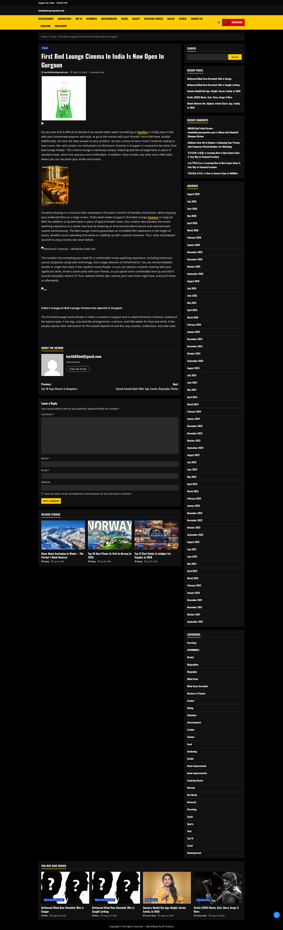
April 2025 (192, 310)
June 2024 (192, 382)
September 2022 (195, 534)
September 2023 (195, 448)
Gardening (192, 751)
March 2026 (193, 230)
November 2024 (194, 346)
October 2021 (193, 614)
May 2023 (191, 477)
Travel (124, 18)
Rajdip (46, 561)
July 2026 (191, 201)
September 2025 (195, 274)
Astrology (191, 642)
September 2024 (195, 361)
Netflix (143, 132)
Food (189, 744)
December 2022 (194, 513)
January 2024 (193, 419)
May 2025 (191, 303)
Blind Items (192, 679)
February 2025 (194, 324)
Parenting (191, 809)
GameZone (46, 26)
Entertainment (46, 18)
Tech (189, 831)
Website (45, 482)
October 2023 (193, 440)
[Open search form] (219, 22)
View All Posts (78, 369)
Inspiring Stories (153, 18)
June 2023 (192, 469)
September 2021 (195, 621)
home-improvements (197, 773)
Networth (92, 18)
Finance (190, 737)
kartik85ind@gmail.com (56, 72)
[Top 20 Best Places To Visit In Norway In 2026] (110, 535)
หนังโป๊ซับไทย (195, 163)
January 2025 (193, 332)
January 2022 (193, 593)
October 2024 (193, 353)
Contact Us (197, 18)
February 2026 (194, 237)
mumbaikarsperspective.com (51, 10)
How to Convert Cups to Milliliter (222, 173)
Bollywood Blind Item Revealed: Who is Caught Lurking (213, 85)
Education (191, 715)
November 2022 (194, 520)
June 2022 (192, 556)
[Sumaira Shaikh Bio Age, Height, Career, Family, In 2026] (167, 888)
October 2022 (193, 527)
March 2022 (192, 578)
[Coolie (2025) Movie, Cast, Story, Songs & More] (218, 888)
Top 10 (79, 18)
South (190, 816)
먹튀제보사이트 (195, 173)
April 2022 (192, 571)
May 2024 (191, 389)
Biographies (64, 18)
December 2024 (194, 339)
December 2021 (194, 600)
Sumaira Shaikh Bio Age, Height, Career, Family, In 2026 (214, 91)
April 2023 (192, 484)
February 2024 (194, 411)
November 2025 (194, 259)
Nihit (45, 915)
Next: (147, 386)
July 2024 (191, 375)
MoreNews (152, 926)
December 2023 (194, 426)
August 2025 (193, 281)
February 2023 (194, 498)
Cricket (190, 701)
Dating (190, 708)
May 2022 (191, 563)
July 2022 (191, 549)
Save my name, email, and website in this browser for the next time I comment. (88, 493)
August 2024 (193, 368)
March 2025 (192, 317)
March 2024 (192, 404)
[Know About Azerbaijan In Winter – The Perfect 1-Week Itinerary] (63, 535)
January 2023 (193, 505)
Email (45, 470)
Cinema (153, 217)
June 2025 (192, 295)
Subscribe (237, 22)
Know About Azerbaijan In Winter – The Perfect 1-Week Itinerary (62, 555)
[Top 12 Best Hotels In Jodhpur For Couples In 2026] (156, 535)
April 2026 (192, 223)
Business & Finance (196, 693)
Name (45, 458)
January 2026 (193, 245)
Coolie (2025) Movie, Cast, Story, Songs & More (209, 97)
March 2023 (192, 491)
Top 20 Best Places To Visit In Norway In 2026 (109, 555)
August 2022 (193, 542)
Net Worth (192, 795)
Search (191, 48)
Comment (47, 414)
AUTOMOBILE (193, 650)
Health (171, 18)
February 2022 (194, 585)
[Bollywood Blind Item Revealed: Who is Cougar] (65, 888)
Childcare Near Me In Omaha (201, 142)
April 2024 (192, 397)
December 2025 (194, 252)
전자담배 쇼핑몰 (196, 153)
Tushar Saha (150, 915)
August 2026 (193, 194)
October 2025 (193, 266)
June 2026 (192, 208)
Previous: (59, 386)
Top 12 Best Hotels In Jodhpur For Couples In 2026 (153, 555)
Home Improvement (196, 766)
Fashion (190, 729)
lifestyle (191, 787)
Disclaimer (61, 26)
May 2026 (191, 216)
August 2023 (193, 455)
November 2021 (194, 607)
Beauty (136, 18)
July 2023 (191, 462)
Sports (182, 18)
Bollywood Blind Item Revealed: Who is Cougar (209, 78)
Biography (192, 671)
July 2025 (191, 288)
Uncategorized (109, 18)
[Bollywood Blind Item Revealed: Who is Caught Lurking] (116, 888)
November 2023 (194, 433)
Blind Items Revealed (197, 686)
